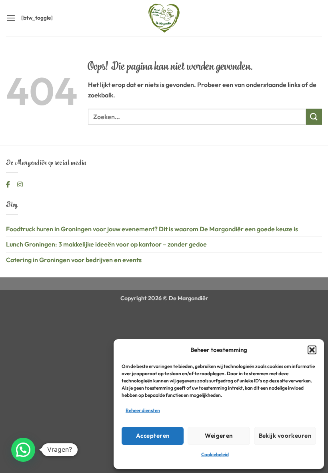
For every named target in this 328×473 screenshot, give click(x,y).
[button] (312, 350)
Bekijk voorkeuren (285, 435)
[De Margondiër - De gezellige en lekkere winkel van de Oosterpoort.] (164, 18)
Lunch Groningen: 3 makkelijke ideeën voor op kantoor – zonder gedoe (106, 244)
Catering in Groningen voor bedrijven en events (74, 260)
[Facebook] (8, 184)
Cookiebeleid (215, 454)
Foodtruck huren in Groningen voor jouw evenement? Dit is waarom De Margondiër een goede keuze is (152, 229)
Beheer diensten (143, 410)
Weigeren (219, 435)
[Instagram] (20, 184)
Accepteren (153, 435)
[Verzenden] (314, 116)
